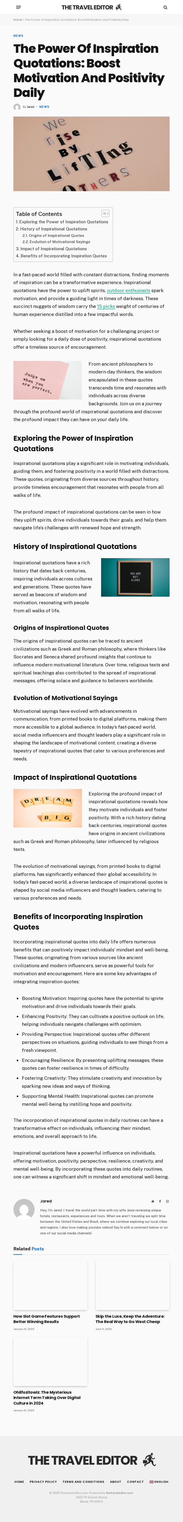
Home (17, 20)
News (18, 35)
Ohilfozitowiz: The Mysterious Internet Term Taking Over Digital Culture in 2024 (46, 1398)
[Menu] (18, 7)
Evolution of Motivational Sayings (59, 242)
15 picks (106, 306)
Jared (30, 107)
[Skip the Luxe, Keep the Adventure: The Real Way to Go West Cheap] (133, 1285)
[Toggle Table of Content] (103, 213)
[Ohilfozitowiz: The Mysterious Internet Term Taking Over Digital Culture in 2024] (50, 1361)
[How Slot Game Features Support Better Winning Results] (50, 1285)
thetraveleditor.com (119, 1493)
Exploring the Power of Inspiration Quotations (63, 221)
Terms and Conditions (83, 1482)
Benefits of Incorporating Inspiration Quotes (64, 255)
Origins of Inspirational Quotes (56, 235)
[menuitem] (159, 1482)
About (115, 1482)
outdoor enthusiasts (128, 290)
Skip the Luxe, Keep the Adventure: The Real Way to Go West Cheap (130, 1319)
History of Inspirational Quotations (53, 228)
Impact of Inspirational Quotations (53, 248)
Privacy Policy (43, 1482)
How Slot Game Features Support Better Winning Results (46, 1319)
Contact (135, 1482)
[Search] (165, 7)
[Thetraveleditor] (91, 7)
